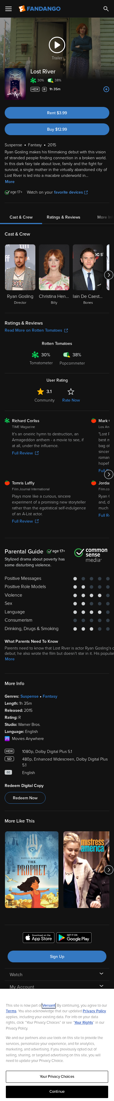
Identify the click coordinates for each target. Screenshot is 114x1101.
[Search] (106, 9)
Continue (57, 1091)
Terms (11, 1011)
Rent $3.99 (57, 112)
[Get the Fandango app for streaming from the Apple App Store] (39, 938)
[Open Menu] (8, 9)
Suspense (29, 696)
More (10, 181)
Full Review (22, 453)
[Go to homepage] (40, 9)
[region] (57, 1045)
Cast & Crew (21, 217)
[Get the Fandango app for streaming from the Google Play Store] (74, 938)
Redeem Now (25, 797)
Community (44, 400)
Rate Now (71, 400)
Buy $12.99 (57, 129)
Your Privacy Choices (57, 1076)
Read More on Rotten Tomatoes (33, 330)
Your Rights (83, 1022)
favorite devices (68, 192)
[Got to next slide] (108, 275)
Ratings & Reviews (63, 217)
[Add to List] (106, 89)
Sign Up (57, 956)
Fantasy (50, 696)
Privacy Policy (94, 1011)
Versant (48, 1005)
